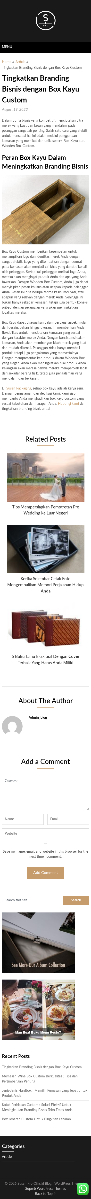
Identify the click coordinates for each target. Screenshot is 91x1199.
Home (6, 62)
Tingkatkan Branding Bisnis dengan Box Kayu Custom (42, 1067)
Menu (7, 47)
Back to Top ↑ (45, 1194)
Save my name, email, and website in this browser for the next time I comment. (45, 854)
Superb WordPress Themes (45, 1189)
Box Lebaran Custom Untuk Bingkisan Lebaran (36, 1119)
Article (20, 62)
